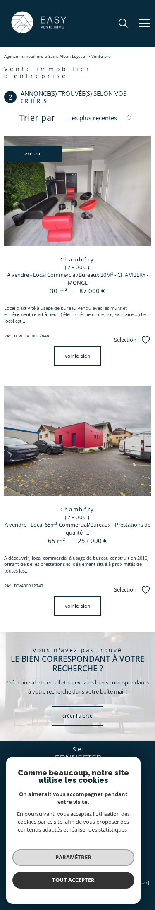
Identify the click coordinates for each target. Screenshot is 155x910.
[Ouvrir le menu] (144, 23)
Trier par (37, 118)
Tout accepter (73, 880)
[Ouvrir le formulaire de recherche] (123, 23)
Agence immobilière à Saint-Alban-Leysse (44, 56)
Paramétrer (73, 857)
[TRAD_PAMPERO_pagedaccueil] (38, 32)
